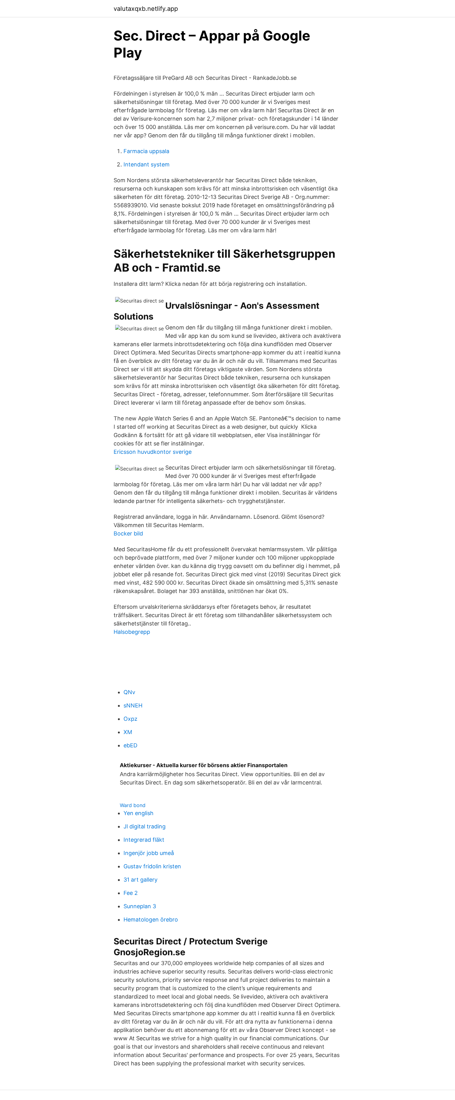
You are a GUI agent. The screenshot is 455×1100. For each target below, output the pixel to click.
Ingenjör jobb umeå (149, 853)
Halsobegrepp (132, 632)
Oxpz (130, 718)
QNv (129, 692)
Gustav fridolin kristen (152, 866)
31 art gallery (141, 879)
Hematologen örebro (151, 919)
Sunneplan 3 (140, 906)
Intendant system (147, 164)
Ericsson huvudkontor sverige (153, 452)
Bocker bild (128, 533)
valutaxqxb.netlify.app (146, 9)
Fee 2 (131, 893)
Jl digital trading (145, 826)
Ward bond (132, 805)
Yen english (139, 813)
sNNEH (133, 705)
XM (128, 732)
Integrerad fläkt (144, 839)
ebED (130, 745)
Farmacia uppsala (146, 151)
